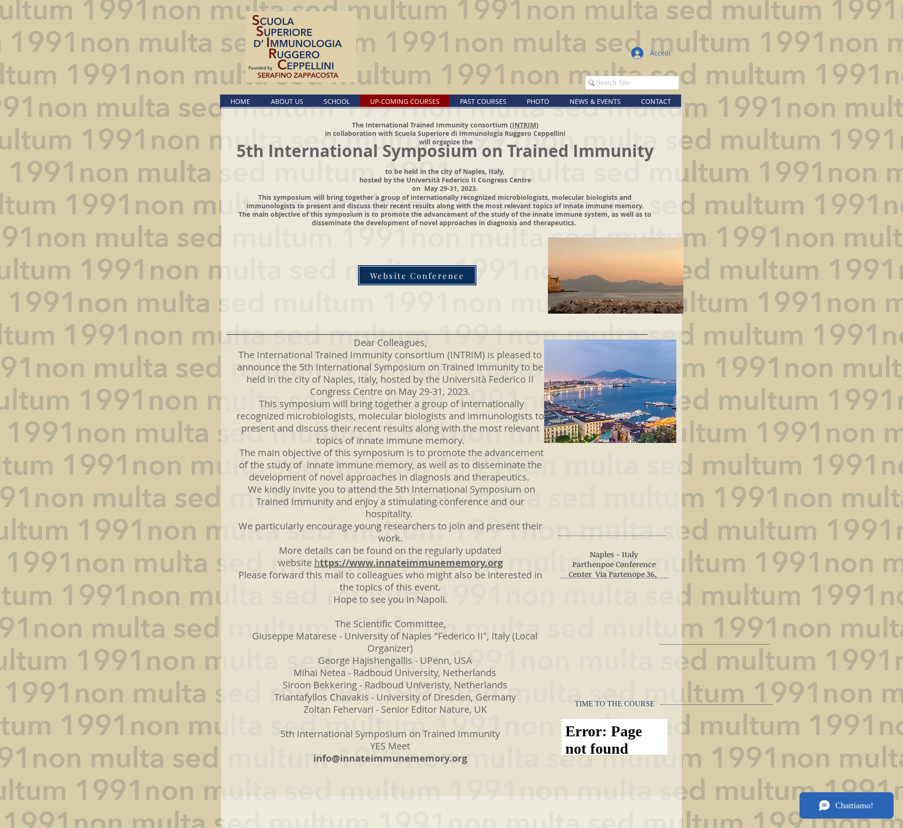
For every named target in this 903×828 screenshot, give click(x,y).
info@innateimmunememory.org (390, 758)
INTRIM (524, 124)
